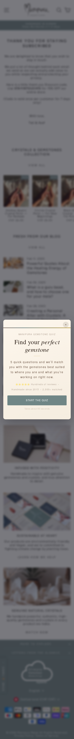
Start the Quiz (37, 400)
